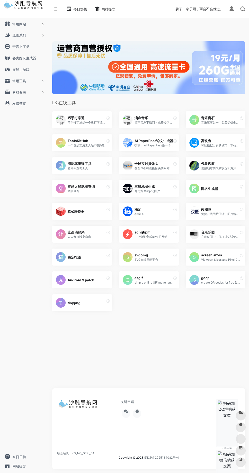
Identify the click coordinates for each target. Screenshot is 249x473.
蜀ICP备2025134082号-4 (161, 457)
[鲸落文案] (79, 405)
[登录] (231, 9)
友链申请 (127, 402)
